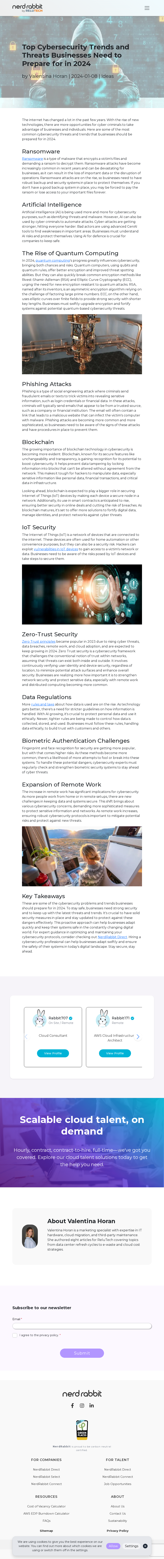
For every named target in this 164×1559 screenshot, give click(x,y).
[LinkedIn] (91, 1405)
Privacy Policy (118, 1531)
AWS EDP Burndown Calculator (46, 1513)
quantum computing (53, 260)
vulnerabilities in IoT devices (56, 549)
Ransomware (32, 159)
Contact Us (118, 1513)
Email (17, 1319)
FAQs (46, 1521)
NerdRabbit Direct (112, 937)
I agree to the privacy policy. (40, 1335)
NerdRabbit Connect (46, 1484)
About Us (117, 1506)
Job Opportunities (117, 1484)
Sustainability (117, 1521)
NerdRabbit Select (46, 1477)
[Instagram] (82, 1405)
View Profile (53, 1053)
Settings (131, 1546)
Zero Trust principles (38, 641)
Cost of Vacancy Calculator (46, 1506)
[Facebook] (72, 1405)
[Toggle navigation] (147, 8)
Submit (82, 1353)
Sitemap (46, 1531)
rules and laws (42, 704)
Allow (113, 1546)
